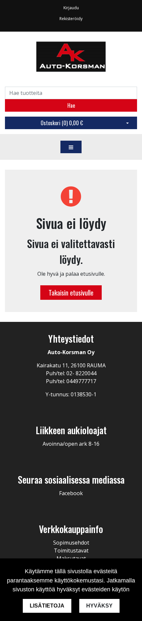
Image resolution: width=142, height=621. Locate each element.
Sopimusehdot (71, 542)
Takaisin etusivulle (71, 292)
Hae (71, 105)
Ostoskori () (62, 123)
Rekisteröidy (71, 18)
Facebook (71, 493)
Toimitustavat (71, 550)
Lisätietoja (47, 605)
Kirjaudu (71, 8)
